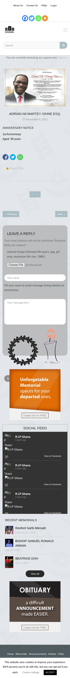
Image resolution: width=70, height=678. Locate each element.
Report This (16, 168)
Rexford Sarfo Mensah (30, 528)
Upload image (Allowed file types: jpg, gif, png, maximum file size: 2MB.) (33, 254)
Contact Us (32, 5)
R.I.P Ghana (22, 436)
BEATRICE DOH (26, 558)
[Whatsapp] (38, 18)
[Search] (63, 45)
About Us (18, 5)
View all (35, 573)
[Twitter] (32, 18)
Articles (52, 654)
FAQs (44, 5)
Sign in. (62, 57)
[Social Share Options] (7, 457)
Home (10, 654)
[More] (45, 18)
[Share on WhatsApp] (20, 157)
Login (54, 5)
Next (60, 214)
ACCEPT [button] (50, 672)
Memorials (21, 654)
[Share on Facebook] (5, 157)
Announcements (37, 654)
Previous (12, 214)
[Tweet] (13, 157)
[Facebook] (25, 18)
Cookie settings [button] (30, 672)
